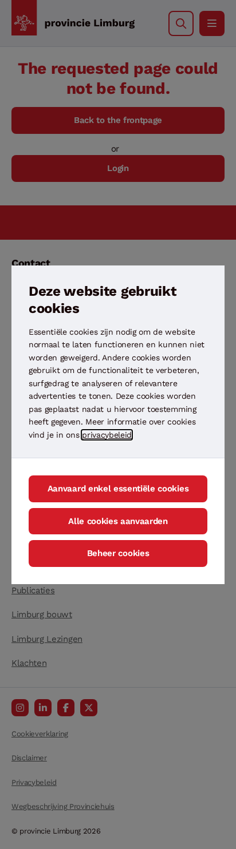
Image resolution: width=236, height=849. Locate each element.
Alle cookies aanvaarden (118, 521)
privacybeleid (107, 434)
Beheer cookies (118, 553)
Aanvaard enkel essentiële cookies (118, 488)
